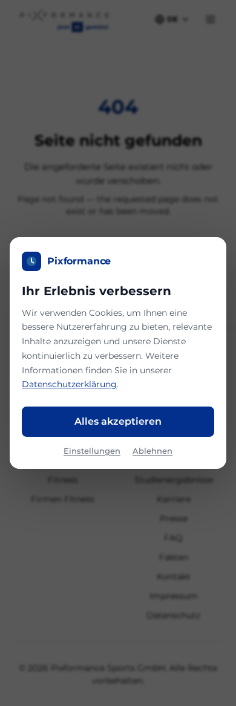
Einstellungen (92, 451)
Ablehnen (152, 451)
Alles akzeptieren (118, 421)
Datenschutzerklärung (69, 384)
